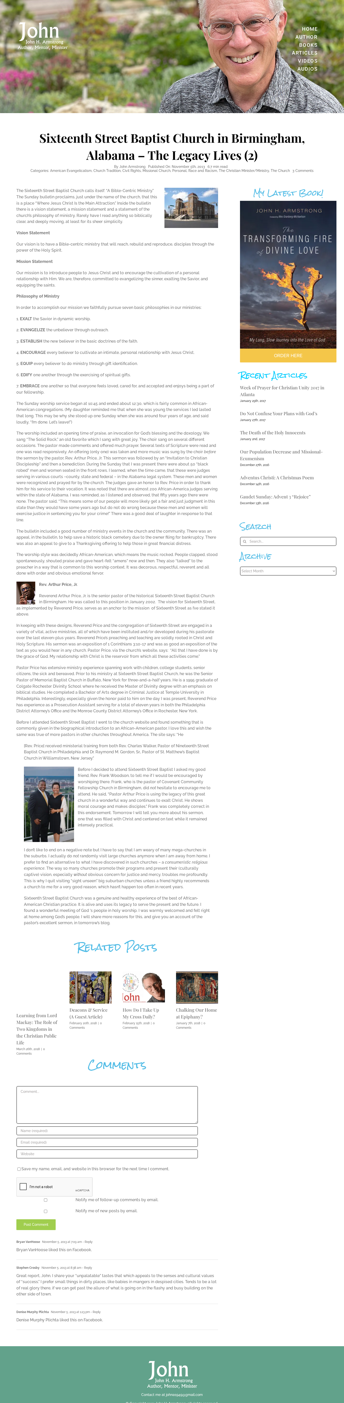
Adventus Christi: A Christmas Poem (277, 478)
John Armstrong (132, 167)
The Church (280, 171)
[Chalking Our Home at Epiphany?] (197, 973)
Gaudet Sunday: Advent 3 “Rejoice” (275, 497)
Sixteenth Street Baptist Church (54, 190)
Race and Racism (202, 171)
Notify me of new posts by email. (106, 1210)
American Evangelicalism (71, 171)
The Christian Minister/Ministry (244, 171)
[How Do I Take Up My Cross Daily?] (144, 973)
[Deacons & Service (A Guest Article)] (91, 973)
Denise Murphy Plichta (32, 1312)
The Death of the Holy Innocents (272, 433)
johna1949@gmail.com (184, 1395)
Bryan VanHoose (28, 1242)
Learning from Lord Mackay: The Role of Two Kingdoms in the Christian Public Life (36, 1029)
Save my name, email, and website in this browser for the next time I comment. (95, 1168)
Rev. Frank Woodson (109, 775)
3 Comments (303, 171)
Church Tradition (107, 171)
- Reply (87, 1242)
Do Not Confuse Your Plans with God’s (278, 413)
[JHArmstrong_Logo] (172, 1358)
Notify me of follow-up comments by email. (117, 1199)
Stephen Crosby (28, 1268)
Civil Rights (131, 171)
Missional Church (156, 171)
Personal (179, 171)
